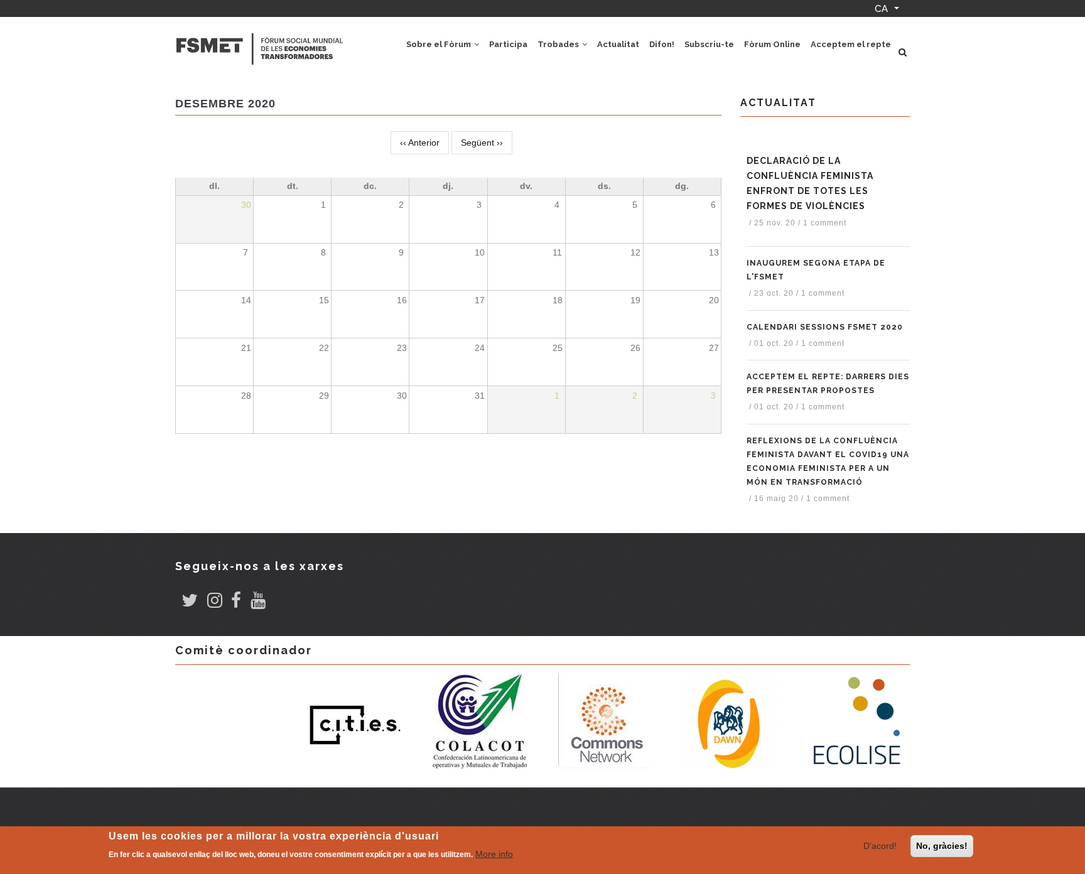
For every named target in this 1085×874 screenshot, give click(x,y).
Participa (508, 44)
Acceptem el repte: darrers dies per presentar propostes (828, 383)
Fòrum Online (772, 44)
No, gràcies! (942, 846)
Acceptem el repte (851, 44)
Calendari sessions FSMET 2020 (825, 327)
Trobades (559, 44)
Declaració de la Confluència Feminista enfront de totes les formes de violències (810, 183)
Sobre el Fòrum (439, 44)
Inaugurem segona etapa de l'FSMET (816, 270)
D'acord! (880, 846)
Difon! (661, 44)
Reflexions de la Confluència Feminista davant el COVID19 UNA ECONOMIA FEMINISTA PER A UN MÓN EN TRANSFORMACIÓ (828, 461)
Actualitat (618, 44)
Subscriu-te (709, 44)
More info (494, 854)
